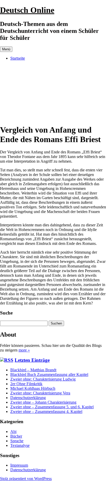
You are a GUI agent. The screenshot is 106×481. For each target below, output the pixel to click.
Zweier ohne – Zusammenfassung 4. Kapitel (46, 411)
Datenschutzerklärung (28, 397)
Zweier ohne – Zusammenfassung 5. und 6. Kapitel (52, 407)
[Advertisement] (53, 92)
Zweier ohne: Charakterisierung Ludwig (43, 379)
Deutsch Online (27, 10)
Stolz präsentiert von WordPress (26, 478)
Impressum (19, 465)
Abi (13, 431)
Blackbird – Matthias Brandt (33, 370)
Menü (6, 49)
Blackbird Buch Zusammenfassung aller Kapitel (49, 374)
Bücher (16, 436)
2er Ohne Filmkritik (26, 384)
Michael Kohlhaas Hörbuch (32, 388)
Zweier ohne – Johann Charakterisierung (43, 402)
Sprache (16, 441)
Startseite (17, 58)
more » (24, 350)
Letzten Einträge (32, 360)
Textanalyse (20, 445)
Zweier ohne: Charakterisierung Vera (40, 393)
